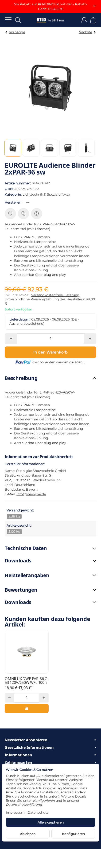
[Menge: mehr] (90, 338)
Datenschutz (37, 812)
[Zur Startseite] (50, 20)
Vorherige (17, 32)
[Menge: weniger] (11, 338)
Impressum (15, 812)
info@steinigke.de (31, 494)
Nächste (85, 32)
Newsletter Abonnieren (26, 740)
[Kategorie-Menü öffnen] (8, 19)
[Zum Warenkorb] (92, 20)
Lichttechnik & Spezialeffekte (46, 194)
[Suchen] (18, 20)
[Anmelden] (84, 20)
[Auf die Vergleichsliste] (23, 213)
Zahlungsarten (18, 762)
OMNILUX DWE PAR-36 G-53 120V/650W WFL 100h (27, 680)
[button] (13, 148)
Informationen (18, 755)
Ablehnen (27, 834)
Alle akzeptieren (51, 822)
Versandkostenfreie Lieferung (55, 295)
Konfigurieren (73, 834)
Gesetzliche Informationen (29, 747)
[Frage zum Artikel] (36, 213)
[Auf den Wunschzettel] (10, 213)
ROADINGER (48, 4)
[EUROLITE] (29, 202)
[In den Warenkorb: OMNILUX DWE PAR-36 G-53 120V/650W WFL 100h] (27, 708)
